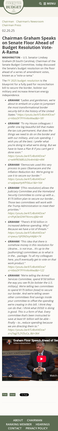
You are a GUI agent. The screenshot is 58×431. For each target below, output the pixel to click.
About (18, 420)
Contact (15, 428)
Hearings (43, 424)
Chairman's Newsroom (30, 21)
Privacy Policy (37, 428)
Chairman (8, 21)
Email (12, 394)
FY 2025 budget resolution (23, 80)
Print (5, 394)
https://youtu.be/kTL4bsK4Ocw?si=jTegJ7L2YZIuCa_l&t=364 (26, 331)
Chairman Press (11, 25)
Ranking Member (19, 424)
